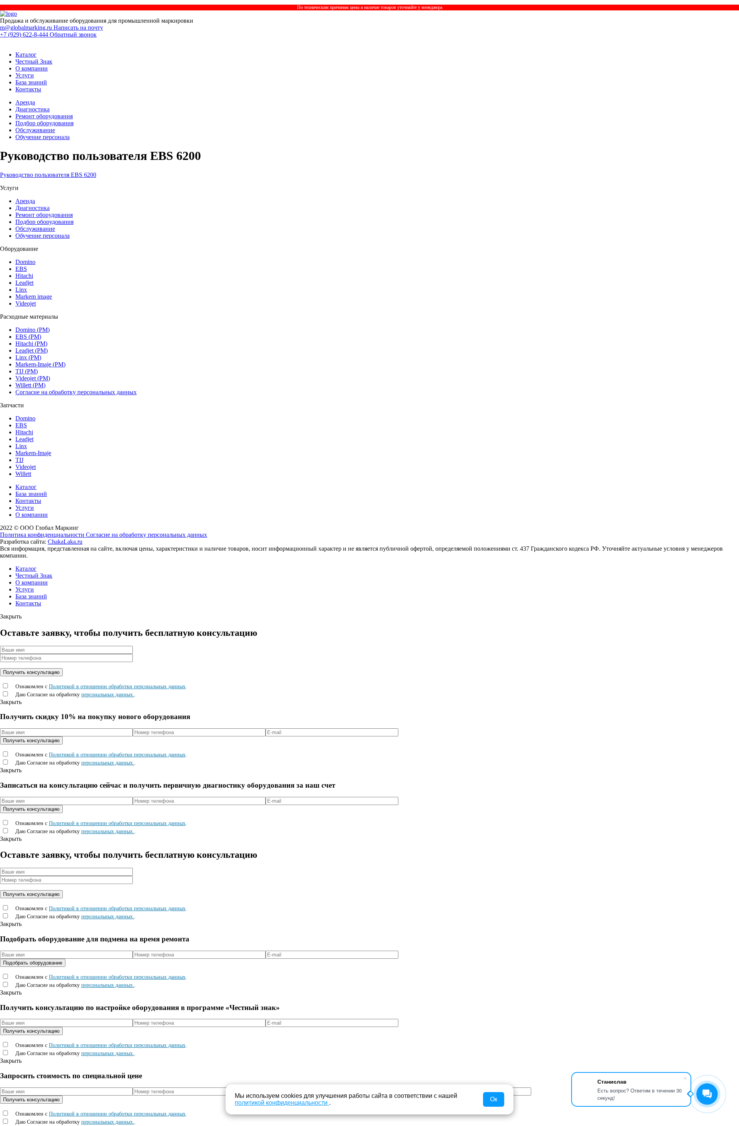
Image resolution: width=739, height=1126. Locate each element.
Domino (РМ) (32, 329)
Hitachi (24, 275)
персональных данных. (107, 694)
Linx (21, 289)
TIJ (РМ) (26, 371)
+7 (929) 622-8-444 (25, 34)
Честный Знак (33, 61)
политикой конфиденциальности (282, 1102)
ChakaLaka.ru (65, 541)
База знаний (31, 82)
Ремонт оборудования (44, 116)
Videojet (25, 303)
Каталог (26, 54)
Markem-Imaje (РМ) (40, 364)
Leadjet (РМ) (31, 350)
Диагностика (32, 109)
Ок (493, 1099)
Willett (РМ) (30, 385)
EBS (21, 269)
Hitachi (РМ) (31, 343)
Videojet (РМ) (32, 378)
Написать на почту (78, 27)
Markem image (33, 296)
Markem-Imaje (33, 453)
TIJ (19, 460)
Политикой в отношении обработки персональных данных (117, 686)
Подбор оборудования (44, 123)
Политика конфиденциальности (43, 534)
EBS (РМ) (28, 336)
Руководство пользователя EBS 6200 (48, 174)
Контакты (28, 89)
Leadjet (24, 282)
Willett (23, 474)
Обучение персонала (42, 137)
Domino (25, 262)
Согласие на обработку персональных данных (76, 392)
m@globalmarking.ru (27, 27)
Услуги (24, 75)
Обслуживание (35, 130)
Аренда (25, 102)
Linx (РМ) (28, 357)
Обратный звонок (73, 34)
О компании (31, 68)
